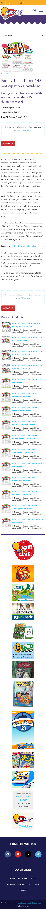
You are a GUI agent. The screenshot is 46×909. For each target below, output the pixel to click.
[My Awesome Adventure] (23, 694)
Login (9, 3)
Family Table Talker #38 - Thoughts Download (24, 507)
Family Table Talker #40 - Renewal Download (24, 479)
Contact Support (24, 903)
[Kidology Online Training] (23, 779)
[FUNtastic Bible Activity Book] (23, 631)
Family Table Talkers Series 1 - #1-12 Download (27, 339)
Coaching (10, 884)
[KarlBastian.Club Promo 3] (23, 573)
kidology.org (37, 903)
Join (15, 3)
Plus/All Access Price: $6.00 (14, 117)
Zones (33, 878)
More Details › (7, 73)
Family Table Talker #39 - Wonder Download (24, 493)
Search (3, 3)
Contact (23, 890)
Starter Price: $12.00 (10, 112)
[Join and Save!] (23, 559)
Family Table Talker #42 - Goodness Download (24, 451)
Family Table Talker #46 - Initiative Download (24, 395)
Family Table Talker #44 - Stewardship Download (24, 423)
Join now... (28, 130)
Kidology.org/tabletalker (25, 246)
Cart (25, 3)
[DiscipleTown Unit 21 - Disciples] (23, 730)
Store (21, 884)
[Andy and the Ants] (23, 669)
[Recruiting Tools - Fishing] (23, 592)
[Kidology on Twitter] (23, 820)
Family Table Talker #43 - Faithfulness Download (24, 437)
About (38, 884)
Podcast (22, 878)
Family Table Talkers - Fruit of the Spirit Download (26, 325)
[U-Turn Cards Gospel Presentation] (23, 650)
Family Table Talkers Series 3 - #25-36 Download (27, 367)
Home (12, 878)
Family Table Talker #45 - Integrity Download (24, 409)
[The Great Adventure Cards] (23, 760)
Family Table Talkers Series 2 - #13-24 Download (27, 353)
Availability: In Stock (10, 107)
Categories (23, 35)
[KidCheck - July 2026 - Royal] (23, 611)
